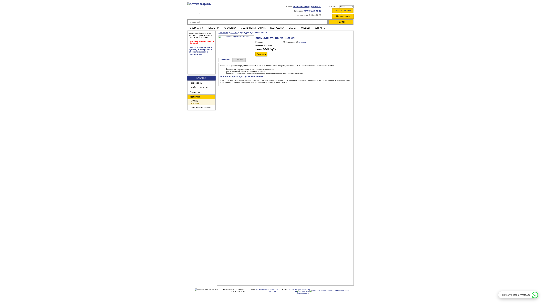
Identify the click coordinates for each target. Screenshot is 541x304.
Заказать (261, 54)
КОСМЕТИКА (230, 28)
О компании (196, 28)
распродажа (277, 28)
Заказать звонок (343, 10)
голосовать (303, 42)
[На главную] (199, 4)
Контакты (320, 28)
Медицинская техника (200, 107)
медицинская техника (253, 28)
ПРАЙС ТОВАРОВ (199, 87)
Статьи (292, 28)
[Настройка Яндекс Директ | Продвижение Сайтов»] (329, 291)
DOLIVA (195, 103)
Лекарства (213, 28)
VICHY (195, 101)
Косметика (195, 97)
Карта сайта (273, 291)
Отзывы (305, 28)
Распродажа (196, 83)
